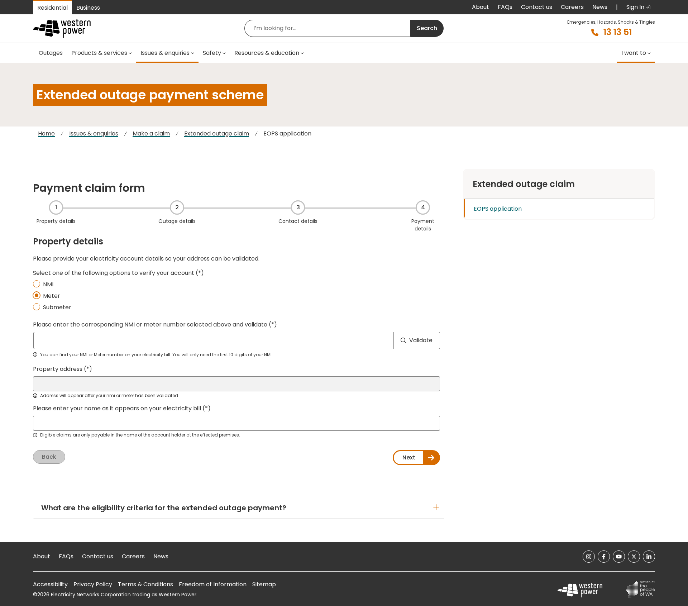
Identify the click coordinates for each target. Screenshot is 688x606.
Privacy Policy (92, 584)
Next (408, 457)
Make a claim (151, 133)
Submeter (57, 307)
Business (88, 8)
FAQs (505, 7)
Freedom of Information (213, 584)
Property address (57, 369)
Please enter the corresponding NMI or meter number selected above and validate (150, 324)
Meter (51, 296)
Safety (212, 53)
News (599, 7)
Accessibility (50, 584)
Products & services (99, 53)
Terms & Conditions (145, 584)
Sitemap (264, 584)
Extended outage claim (216, 133)
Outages (51, 53)
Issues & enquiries (165, 53)
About (480, 7)
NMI (48, 284)
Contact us (536, 7)
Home (46, 133)
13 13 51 (617, 32)
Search (427, 28)
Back (49, 457)
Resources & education (266, 53)
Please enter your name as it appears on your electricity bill (117, 408)
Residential (52, 8)
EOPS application (498, 209)
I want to (633, 53)
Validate (421, 340)
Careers (572, 7)
